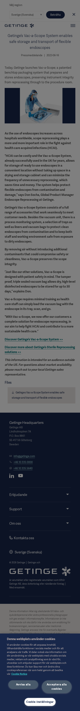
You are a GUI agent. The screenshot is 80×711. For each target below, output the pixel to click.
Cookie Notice (19, 674)
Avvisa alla (23, 684)
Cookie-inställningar (40, 702)
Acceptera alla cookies (57, 686)
